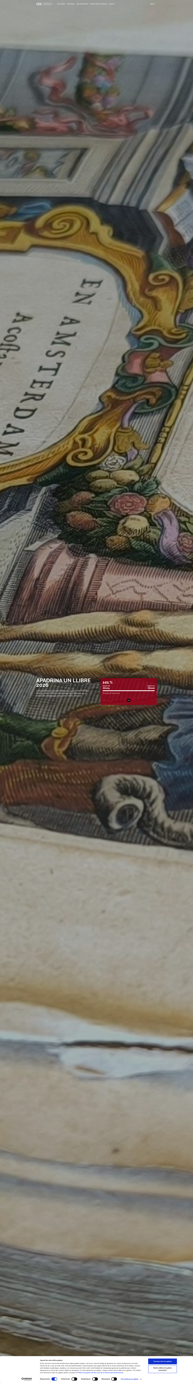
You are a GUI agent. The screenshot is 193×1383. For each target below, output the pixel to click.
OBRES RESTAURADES (98, 4)
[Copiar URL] (128, 700)
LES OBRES (61, 4)
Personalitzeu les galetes (130, 1379)
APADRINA (71, 4)
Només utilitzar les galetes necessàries (162, 1369)
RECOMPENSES (82, 4)
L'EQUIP (111, 4)
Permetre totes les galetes (162, 1361)
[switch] (74, 1379)
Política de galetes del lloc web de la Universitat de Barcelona (100, 1372)
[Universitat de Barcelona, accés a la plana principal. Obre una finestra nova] (45, 4)
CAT (152, 4)
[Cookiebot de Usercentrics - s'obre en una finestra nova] (26, 1379)
